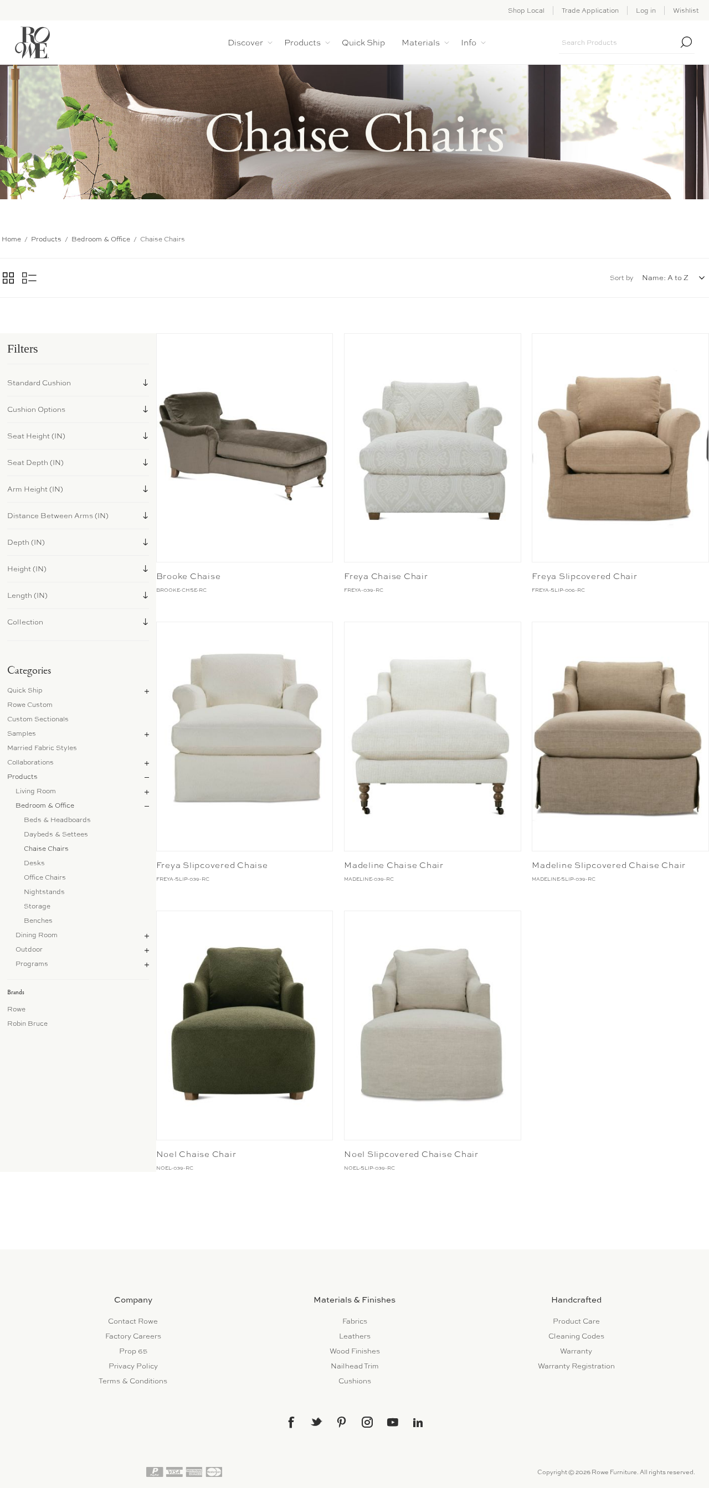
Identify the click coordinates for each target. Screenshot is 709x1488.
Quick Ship (25, 690)
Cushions (354, 1381)
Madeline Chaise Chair (394, 865)
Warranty (576, 1351)
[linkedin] (418, 1423)
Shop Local (526, 10)
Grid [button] (8, 278)
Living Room (36, 791)
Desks (34, 863)
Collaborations (30, 762)
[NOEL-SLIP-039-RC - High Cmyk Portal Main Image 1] (433, 1025)
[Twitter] (316, 1421)
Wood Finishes (355, 1351)
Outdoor (29, 949)
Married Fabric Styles (42, 747)
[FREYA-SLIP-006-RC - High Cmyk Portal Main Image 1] (620, 448)
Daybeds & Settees (56, 834)
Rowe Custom (30, 704)
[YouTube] (393, 1422)
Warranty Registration (576, 1366)
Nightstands (44, 891)
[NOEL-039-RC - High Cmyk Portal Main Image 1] (244, 1025)
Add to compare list (166, 344)
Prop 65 (133, 1351)
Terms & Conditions (133, 1381)
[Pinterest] (342, 1422)
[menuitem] (133, 1321)
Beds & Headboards (57, 819)
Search (686, 42)
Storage (37, 906)
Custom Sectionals (38, 719)
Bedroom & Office (45, 805)
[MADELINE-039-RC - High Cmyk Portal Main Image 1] (433, 736)
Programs (32, 963)
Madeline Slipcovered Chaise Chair (609, 865)
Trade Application (590, 10)
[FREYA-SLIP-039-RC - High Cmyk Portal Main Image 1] (244, 736)
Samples (21, 733)
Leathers (355, 1336)
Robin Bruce (27, 1023)
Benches (38, 920)
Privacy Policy (133, 1366)
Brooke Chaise (188, 576)
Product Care (576, 1321)
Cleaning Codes (576, 1336)
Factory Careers (133, 1336)
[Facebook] (291, 1422)
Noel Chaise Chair (196, 1154)
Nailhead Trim (355, 1366)
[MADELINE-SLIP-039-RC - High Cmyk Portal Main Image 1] (620, 736)
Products (22, 776)
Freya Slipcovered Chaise (212, 865)
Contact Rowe (133, 1321)
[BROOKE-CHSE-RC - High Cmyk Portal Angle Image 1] (244, 448)
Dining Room (37, 935)
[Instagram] (367, 1422)
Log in (646, 10)
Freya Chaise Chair (386, 576)
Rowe (16, 1009)
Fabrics (354, 1321)
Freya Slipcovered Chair (584, 576)
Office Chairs (45, 877)
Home (11, 239)
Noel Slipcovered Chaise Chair (411, 1154)
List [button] (29, 278)
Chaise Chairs (46, 848)
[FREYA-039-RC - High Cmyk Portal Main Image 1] (433, 448)
